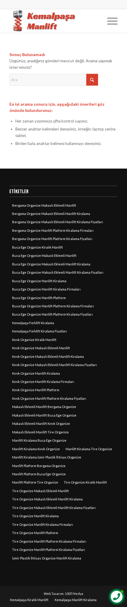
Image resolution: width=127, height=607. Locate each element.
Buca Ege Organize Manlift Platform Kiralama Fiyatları (52, 314)
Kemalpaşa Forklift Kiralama (33, 323)
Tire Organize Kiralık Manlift (85, 482)
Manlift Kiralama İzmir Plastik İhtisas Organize (46, 457)
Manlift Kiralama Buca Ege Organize (39, 440)
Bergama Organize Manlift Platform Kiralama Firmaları (53, 230)
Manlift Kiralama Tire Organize (89, 449)
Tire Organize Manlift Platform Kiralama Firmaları (49, 541)
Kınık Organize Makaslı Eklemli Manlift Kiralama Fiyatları (54, 365)
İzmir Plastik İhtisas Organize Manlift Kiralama (46, 558)
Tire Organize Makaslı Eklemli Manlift (40, 491)
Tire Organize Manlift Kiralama (35, 516)
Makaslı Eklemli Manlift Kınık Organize (41, 423)
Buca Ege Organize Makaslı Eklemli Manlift (44, 255)
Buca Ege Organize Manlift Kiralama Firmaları (46, 289)
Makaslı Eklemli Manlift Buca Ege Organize (44, 415)
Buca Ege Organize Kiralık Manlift (37, 247)
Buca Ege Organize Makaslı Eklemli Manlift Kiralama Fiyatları (57, 272)
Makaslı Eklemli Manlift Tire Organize (40, 432)
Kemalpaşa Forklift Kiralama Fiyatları (39, 331)
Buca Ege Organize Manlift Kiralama (39, 281)
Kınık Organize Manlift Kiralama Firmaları (43, 382)
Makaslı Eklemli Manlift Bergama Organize (44, 407)
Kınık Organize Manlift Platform (35, 390)
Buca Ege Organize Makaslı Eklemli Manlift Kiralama (51, 264)
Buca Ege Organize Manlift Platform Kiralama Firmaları (53, 306)
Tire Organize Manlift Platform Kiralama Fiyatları (48, 549)
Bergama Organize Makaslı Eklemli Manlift (44, 205)
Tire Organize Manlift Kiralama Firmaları (42, 524)
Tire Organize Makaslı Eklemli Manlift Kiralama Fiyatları (54, 508)
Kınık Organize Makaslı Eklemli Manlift (41, 348)
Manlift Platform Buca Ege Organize (39, 474)
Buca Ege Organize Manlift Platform (39, 298)
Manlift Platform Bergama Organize (39, 466)
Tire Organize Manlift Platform (35, 533)
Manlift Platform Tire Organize (35, 482)
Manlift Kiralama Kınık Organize (36, 449)
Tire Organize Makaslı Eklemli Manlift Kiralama (47, 499)
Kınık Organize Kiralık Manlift (34, 340)
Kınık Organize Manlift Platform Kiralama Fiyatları (49, 398)
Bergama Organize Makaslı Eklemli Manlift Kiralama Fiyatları (57, 222)
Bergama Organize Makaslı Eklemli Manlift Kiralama (51, 214)
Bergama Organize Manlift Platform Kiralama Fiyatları (52, 239)
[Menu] (109, 21)
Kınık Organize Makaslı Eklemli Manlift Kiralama (48, 356)
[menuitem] (109, 21)
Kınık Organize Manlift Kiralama (36, 373)
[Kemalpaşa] (52, 21)
